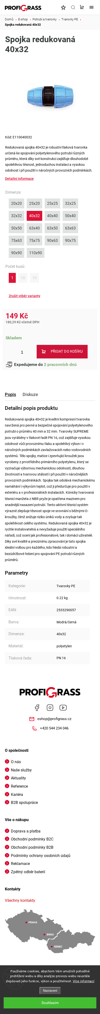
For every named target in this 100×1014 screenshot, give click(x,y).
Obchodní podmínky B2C (32, 839)
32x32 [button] (16, 216)
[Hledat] (73, 7)
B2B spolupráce (24, 802)
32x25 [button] (70, 203)
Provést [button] (24, 296)
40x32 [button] (34, 216)
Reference (19, 786)
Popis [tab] (10, 394)
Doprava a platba (26, 831)
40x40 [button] (52, 216)
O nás (16, 762)
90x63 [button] (52, 240)
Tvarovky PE (66, 586)
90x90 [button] (16, 253)
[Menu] (91, 7)
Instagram (50, 707)
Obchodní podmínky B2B (32, 847)
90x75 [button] (70, 240)
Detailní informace (19, 179)
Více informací (83, 981)
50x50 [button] (16, 228)
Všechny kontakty (20, 900)
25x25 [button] (52, 203)
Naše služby (21, 770)
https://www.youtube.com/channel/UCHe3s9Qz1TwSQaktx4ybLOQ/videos (63, 707)
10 (23, 278)
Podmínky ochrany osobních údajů (40, 855)
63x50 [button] (52, 228)
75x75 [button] (34, 240)
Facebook (37, 707)
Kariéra (17, 794)
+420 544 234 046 (54, 728)
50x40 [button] (70, 216)
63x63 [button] (70, 228)
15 (34, 278)
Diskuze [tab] (30, 394)
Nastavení (50, 990)
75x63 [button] (16, 240)
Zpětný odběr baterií (28, 872)
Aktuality (18, 778)
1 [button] (12, 278)
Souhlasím (50, 1003)
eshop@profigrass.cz (54, 719)
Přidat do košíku (67, 351)
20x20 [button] (16, 203)
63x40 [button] (34, 228)
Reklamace (20, 863)
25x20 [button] (34, 203)
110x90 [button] (35, 253)
